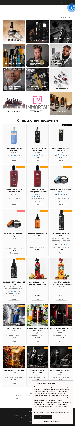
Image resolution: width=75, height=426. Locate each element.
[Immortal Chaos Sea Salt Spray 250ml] (38, 135)
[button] (61, 3)
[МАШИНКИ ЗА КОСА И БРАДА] (61, 28)
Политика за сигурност (30, 415)
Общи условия (16, 415)
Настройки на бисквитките (29, 418)
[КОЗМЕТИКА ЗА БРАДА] (61, 52)
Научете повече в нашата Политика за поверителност (51, 412)
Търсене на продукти (17, 397)
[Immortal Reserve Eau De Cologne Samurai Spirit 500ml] (61, 269)
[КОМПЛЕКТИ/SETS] (14, 28)
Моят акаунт (30, 396)
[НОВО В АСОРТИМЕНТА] (14, 52)
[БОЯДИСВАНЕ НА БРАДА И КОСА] (14, 76)
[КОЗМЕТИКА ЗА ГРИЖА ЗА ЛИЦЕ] (37, 76)
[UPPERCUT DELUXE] (61, 76)
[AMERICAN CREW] (14, 100)
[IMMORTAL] (37, 100)
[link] (53, 420)
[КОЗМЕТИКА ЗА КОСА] (37, 52)
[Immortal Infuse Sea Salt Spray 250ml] (14, 135)
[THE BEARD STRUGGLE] (37, 28)
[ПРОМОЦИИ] (61, 100)
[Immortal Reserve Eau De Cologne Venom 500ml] (38, 269)
